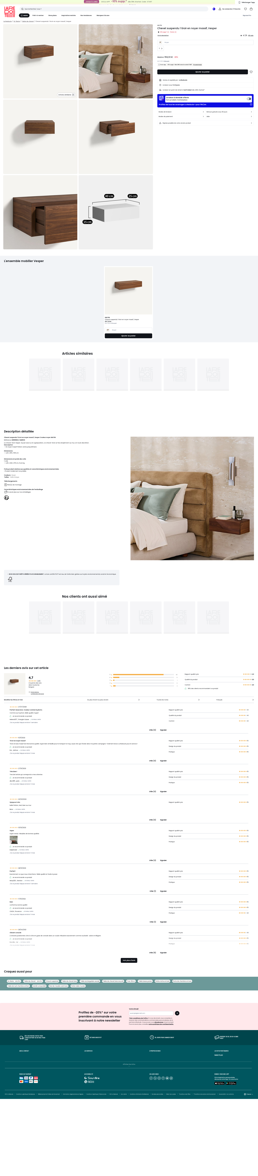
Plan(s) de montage (14, 485)
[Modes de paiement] (203, 116)
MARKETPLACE (218, 1055)
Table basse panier (145, 981)
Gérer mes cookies (171, 1094)
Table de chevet (28, 21)
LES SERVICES (88, 1051)
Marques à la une (103, 15)
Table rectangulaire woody (89, 981)
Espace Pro (247, 15)
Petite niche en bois (162, 981)
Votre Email (133, 1009)
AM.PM (159, 25)
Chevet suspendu (52, 981)
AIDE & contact (24, 1051)
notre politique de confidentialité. (161, 1024)
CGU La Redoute (113, 1094)
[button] (251, 9)
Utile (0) (152, 730)
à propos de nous (154, 1051)
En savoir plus (197, 64)
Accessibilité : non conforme (226, 1094)
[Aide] (251, 116)
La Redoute (7, 21)
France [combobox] (249, 1094)
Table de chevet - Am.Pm (33, 981)
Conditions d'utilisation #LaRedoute (139, 1094)
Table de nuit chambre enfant (18, 986)
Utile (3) (152, 860)
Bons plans (53, 15)
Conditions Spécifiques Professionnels (96, 1094)
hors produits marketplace (177, 99)
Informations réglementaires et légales (73, 1094)
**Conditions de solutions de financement (205, 1094)
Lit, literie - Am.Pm (14, 981)
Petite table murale (78, 986)
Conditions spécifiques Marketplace (25, 1094)
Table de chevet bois (69, 981)
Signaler (163, 730)
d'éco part (166, 61)
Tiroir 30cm (131, 981)
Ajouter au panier (202, 72)
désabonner (158, 1022)
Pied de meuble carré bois (58, 986)
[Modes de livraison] (203, 112)
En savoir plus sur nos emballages (19, 492)
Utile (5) (152, 953)
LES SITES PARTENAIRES (221, 1051)
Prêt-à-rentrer (38, 15)
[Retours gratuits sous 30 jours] (251, 112)
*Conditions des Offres (184, 1094)
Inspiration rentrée (68, 15)
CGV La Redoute (9, 1094)
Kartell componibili (39, 986)
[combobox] (113, 700)
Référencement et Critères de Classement (49, 1094)
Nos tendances (86, 15)
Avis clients (124, 1094)
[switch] (208, 99)
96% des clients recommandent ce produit (202, 689)
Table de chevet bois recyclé (113, 981)
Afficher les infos (129, 1064)
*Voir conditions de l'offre (138, 1018)
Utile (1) (153, 891)
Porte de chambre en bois (182, 981)
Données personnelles (157, 1094)
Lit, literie (17, 21)
